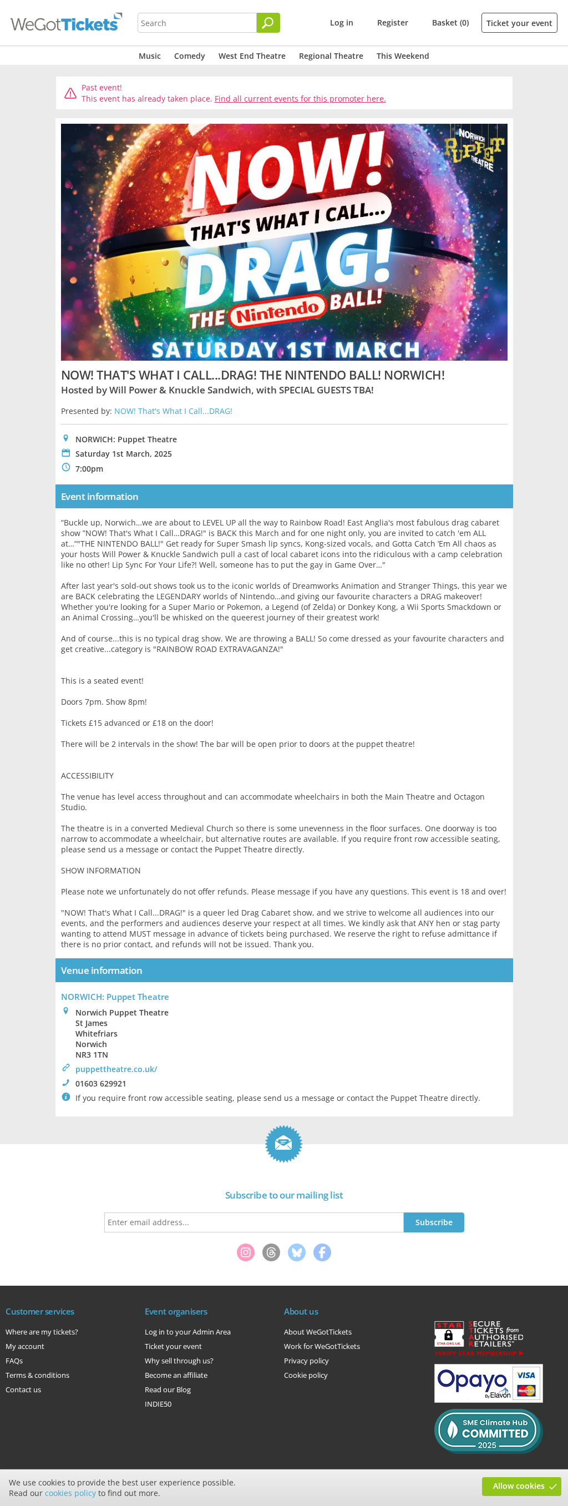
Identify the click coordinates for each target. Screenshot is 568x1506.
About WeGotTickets (318, 1332)
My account (25, 1346)
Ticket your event (519, 23)
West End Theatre (252, 55)
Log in (341, 22)
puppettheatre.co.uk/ (116, 1069)
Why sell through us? (179, 1361)
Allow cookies (519, 1485)
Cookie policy (306, 1375)
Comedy (189, 55)
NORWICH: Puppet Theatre (115, 996)
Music (150, 55)
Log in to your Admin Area (188, 1332)
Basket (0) (450, 22)
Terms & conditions (37, 1375)
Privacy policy (306, 1361)
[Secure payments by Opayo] (488, 1400)
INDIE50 (158, 1404)
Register (392, 22)
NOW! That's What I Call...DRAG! (173, 411)
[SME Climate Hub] (488, 1451)
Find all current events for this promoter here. (300, 98)
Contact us (23, 1389)
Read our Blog (168, 1389)
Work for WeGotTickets (322, 1346)
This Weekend (403, 55)
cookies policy (70, 1493)
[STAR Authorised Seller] (478, 1355)
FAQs (14, 1361)
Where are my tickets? (42, 1332)
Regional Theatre (331, 55)
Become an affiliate (176, 1375)
